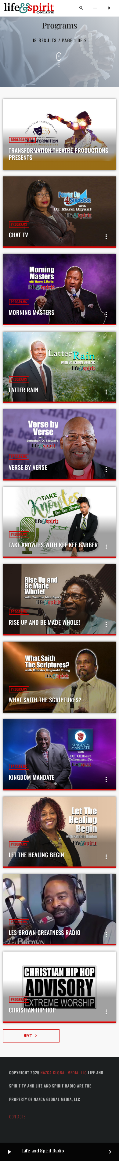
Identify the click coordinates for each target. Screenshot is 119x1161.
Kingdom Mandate (32, 777)
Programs (19, 224)
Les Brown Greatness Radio (45, 932)
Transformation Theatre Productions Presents (58, 154)
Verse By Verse (28, 467)
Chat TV (18, 235)
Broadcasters (22, 140)
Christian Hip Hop (32, 1010)
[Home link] (29, 8)
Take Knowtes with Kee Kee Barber (53, 545)
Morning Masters (32, 312)
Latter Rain (23, 390)
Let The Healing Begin (36, 854)
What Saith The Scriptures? (45, 699)
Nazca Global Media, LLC (64, 1072)
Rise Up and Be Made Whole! (44, 622)
